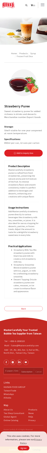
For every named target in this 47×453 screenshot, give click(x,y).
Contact (44, 310)
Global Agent (10, 416)
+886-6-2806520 (17, 341)
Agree (23, 448)
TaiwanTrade (10, 390)
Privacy (32, 420)
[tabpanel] (23, 28)
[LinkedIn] (20, 362)
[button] (26, 5)
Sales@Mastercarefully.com (25, 345)
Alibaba (7, 397)
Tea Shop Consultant (14, 413)
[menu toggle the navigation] (42, 4)
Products (23, 53)
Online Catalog (11, 420)
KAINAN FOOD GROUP (14, 387)
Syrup (33, 53)
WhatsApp (9, 394)
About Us (8, 409)
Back (23, 308)
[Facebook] (7, 362)
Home (14, 53)
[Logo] (8, 4)
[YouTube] (26, 362)
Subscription (26, 371)
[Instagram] (13, 362)
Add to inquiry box (24, 153)
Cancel (39, 371)
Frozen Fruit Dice (25, 56)
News (31, 413)
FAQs (30, 416)
